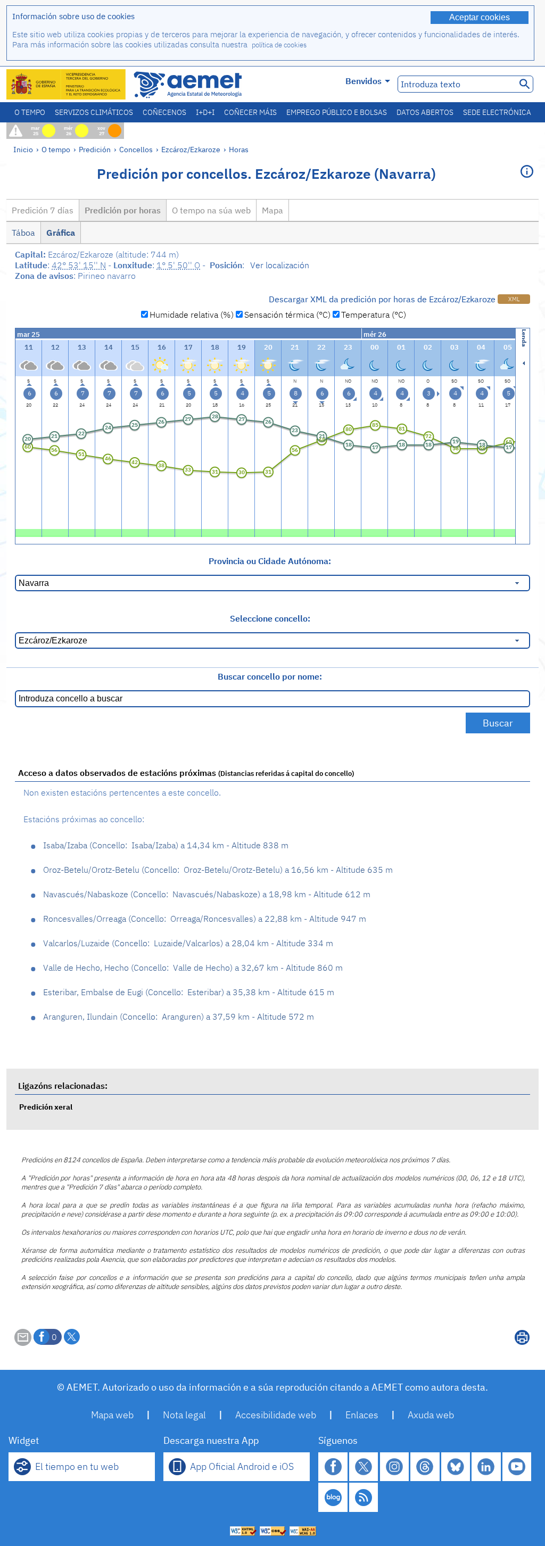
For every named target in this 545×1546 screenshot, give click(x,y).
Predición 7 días (42, 210)
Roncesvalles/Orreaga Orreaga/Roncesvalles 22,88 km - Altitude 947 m (204, 918)
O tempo (29, 112)
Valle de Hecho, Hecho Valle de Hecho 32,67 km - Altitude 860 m (193, 967)
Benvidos (363, 81)
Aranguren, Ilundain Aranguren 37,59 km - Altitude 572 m (178, 1016)
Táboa (23, 232)
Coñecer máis (250, 112)
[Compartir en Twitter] (72, 1337)
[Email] (22, 1342)
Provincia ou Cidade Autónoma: (270, 561)
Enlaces (361, 1415)
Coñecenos (164, 112)
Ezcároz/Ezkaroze (190, 149)
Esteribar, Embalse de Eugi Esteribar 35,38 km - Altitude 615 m (188, 992)
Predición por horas (123, 210)
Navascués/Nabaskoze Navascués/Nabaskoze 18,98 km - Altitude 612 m (206, 894)
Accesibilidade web (275, 1415)
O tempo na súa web (211, 210)
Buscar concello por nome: (270, 676)
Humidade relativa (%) (192, 314)
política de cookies (279, 44)
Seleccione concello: (270, 618)
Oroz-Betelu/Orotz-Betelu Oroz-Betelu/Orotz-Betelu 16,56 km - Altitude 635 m (218, 869)
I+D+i (205, 112)
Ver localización (279, 265)
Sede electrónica (497, 112)
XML (513, 299)
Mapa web (112, 1415)
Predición (95, 149)
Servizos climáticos (94, 112)
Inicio (23, 149)
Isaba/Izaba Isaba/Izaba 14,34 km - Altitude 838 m (165, 845)
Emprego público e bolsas (336, 112)
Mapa (272, 210)
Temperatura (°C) (373, 314)
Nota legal (184, 1415)
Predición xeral (45, 1107)
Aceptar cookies (479, 17)
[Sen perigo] (28, 531)
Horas (239, 149)
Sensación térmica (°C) (287, 314)
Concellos (136, 149)
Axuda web (431, 1415)
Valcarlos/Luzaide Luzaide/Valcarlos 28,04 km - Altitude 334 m (188, 943)
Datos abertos (425, 112)
